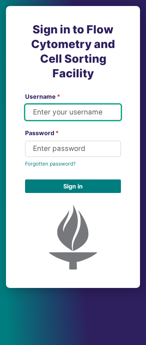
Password (42, 133)
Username (42, 96)
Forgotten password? (50, 164)
